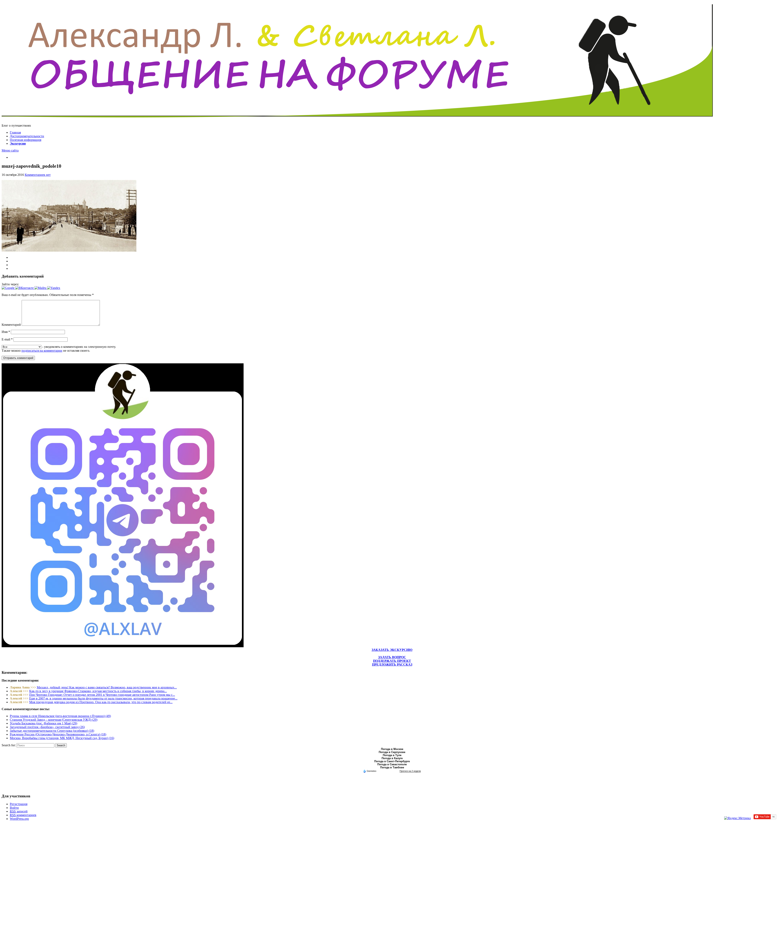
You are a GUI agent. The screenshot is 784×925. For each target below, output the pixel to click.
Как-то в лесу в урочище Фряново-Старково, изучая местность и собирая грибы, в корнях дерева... (98, 691)
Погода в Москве (392, 749)
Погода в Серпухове (392, 752)
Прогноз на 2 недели (410, 771)
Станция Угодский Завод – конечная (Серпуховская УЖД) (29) (53, 719)
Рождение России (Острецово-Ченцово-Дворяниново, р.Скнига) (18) (58, 734)
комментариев (23, 815)
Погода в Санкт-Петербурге (392, 761)
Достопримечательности (27, 136)
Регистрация (18, 804)
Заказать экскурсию (392, 650)
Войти (14, 807)
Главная (15, 132)
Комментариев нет (38, 174)
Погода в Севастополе (392, 764)
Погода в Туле (392, 755)
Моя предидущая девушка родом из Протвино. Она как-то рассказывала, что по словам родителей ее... (101, 702)
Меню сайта (10, 150)
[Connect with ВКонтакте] (25, 288)
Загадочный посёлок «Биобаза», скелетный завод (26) (47, 727)
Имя (6, 332)
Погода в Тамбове (392, 767)
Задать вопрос (392, 657)
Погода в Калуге (392, 758)
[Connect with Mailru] (41, 288)
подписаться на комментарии (41, 350)
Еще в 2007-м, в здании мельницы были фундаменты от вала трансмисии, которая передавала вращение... (103, 698)
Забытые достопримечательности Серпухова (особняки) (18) (52, 730)
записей (19, 811)
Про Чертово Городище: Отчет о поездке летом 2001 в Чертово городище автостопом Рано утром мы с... (102, 694)
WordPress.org (19, 818)
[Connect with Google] (8, 288)
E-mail (7, 339)
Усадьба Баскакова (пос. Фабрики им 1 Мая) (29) (43, 723)
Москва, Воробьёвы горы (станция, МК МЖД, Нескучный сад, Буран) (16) (62, 738)
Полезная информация (25, 140)
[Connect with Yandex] (53, 288)
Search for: (9, 745)
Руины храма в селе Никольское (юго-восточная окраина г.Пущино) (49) (60, 716)
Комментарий (11, 324)
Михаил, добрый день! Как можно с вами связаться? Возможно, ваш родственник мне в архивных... (107, 687)
